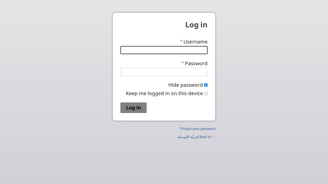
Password (196, 63)
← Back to (196, 136)
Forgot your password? (197, 128)
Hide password (185, 84)
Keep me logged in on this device (164, 93)
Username (195, 41)
